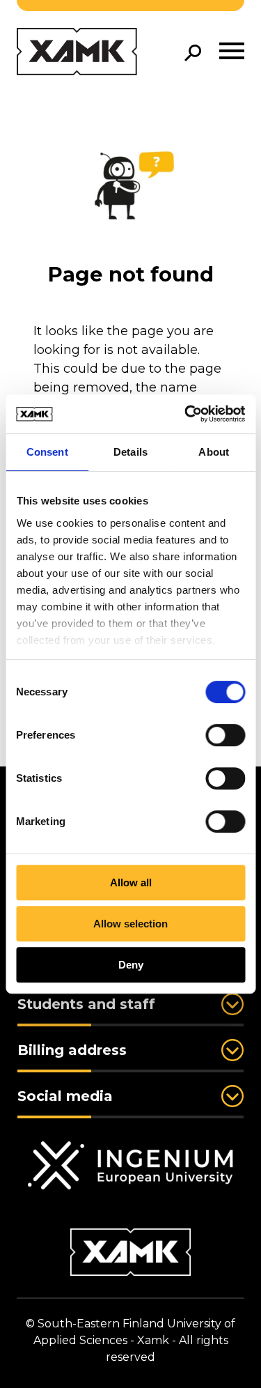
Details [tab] (130, 452)
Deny (130, 965)
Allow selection (130, 924)
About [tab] (213, 452)
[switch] (225, 735)
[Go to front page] (77, 52)
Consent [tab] (47, 452)
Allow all (131, 882)
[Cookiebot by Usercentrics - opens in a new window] (186, 414)
